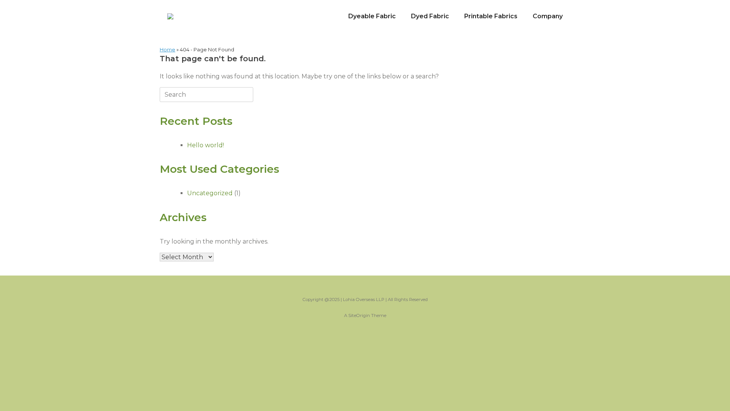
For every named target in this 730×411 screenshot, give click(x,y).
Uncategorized (210, 193)
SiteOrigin (359, 315)
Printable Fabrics (490, 16)
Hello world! (205, 145)
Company (548, 16)
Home (167, 49)
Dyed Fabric (430, 16)
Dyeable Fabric (372, 16)
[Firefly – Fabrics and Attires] (170, 16)
